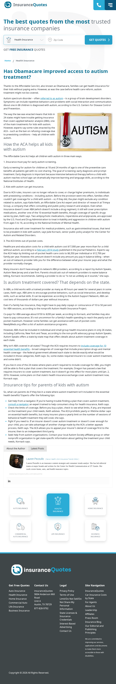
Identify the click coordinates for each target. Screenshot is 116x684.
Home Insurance (18, 598)
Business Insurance (19, 610)
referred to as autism (51, 98)
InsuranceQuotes (94, 590)
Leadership (91, 610)
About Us (90, 606)
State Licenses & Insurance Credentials (68, 616)
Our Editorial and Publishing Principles (94, 629)
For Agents (91, 602)
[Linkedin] (9, 481)
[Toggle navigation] (110, 5)
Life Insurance (16, 606)
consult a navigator (18, 404)
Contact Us (65, 630)
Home (8, 60)
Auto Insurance (17, 590)
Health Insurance (18, 594)
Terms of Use (67, 594)
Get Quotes (97, 40)
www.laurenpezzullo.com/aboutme (25, 473)
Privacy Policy (67, 590)
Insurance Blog (93, 621)
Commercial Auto (18, 602)
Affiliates (89, 614)
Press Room (91, 618)
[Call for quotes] (99, 5)
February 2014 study (48, 249)
